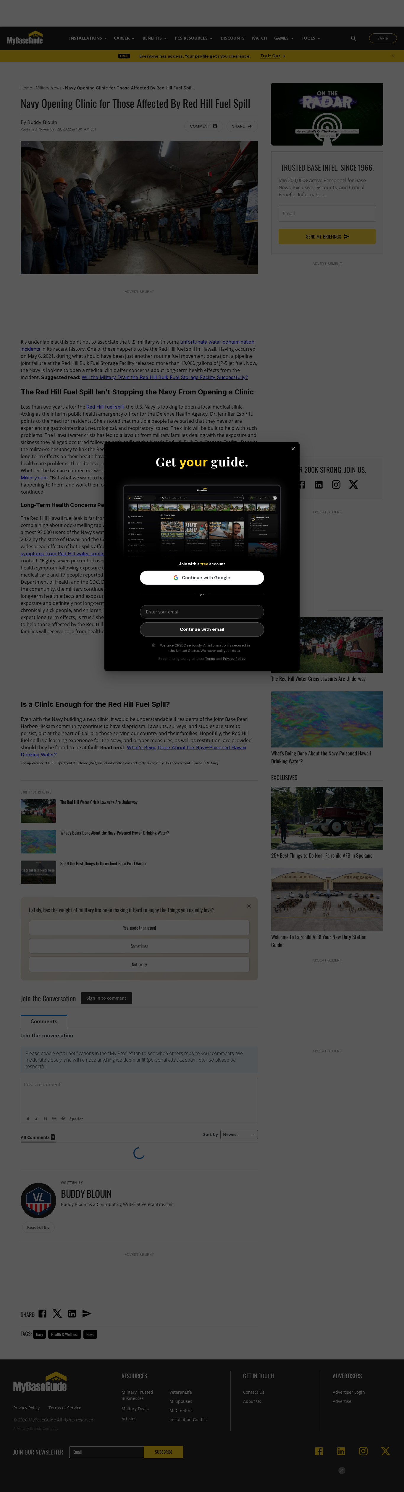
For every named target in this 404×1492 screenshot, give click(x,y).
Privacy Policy (234, 659)
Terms (210, 659)
